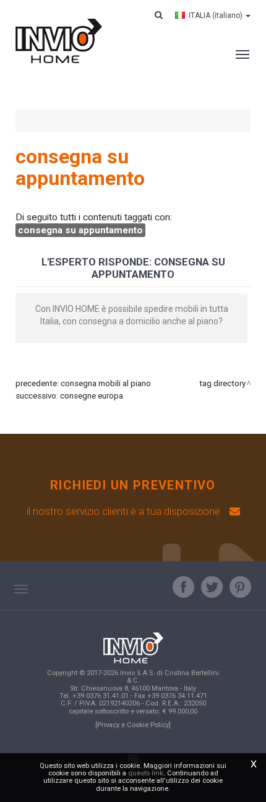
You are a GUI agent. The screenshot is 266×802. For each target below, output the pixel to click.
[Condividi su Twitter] (212, 587)
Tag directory (222, 383)
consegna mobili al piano (106, 383)
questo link (145, 773)
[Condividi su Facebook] (183, 587)
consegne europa (91, 395)
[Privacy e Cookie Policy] (133, 725)
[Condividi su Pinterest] (240, 587)
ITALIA (215, 15)
